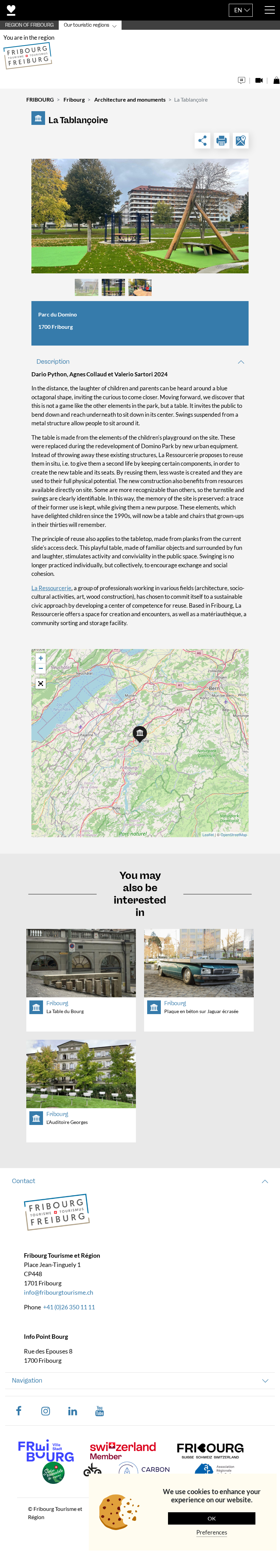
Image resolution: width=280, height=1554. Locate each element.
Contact (23, 1181)
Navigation (27, 1380)
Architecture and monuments (130, 99)
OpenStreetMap (234, 834)
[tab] (140, 362)
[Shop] (276, 78)
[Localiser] (241, 140)
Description (53, 361)
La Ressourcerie (51, 588)
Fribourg (74, 99)
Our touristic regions (86, 25)
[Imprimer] (221, 140)
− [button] (41, 668)
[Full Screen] (41, 683)
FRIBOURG (40, 99)
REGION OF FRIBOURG (29, 25)
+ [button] (41, 658)
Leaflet (208, 834)
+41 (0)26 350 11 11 (69, 1307)
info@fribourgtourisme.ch (58, 1292)
